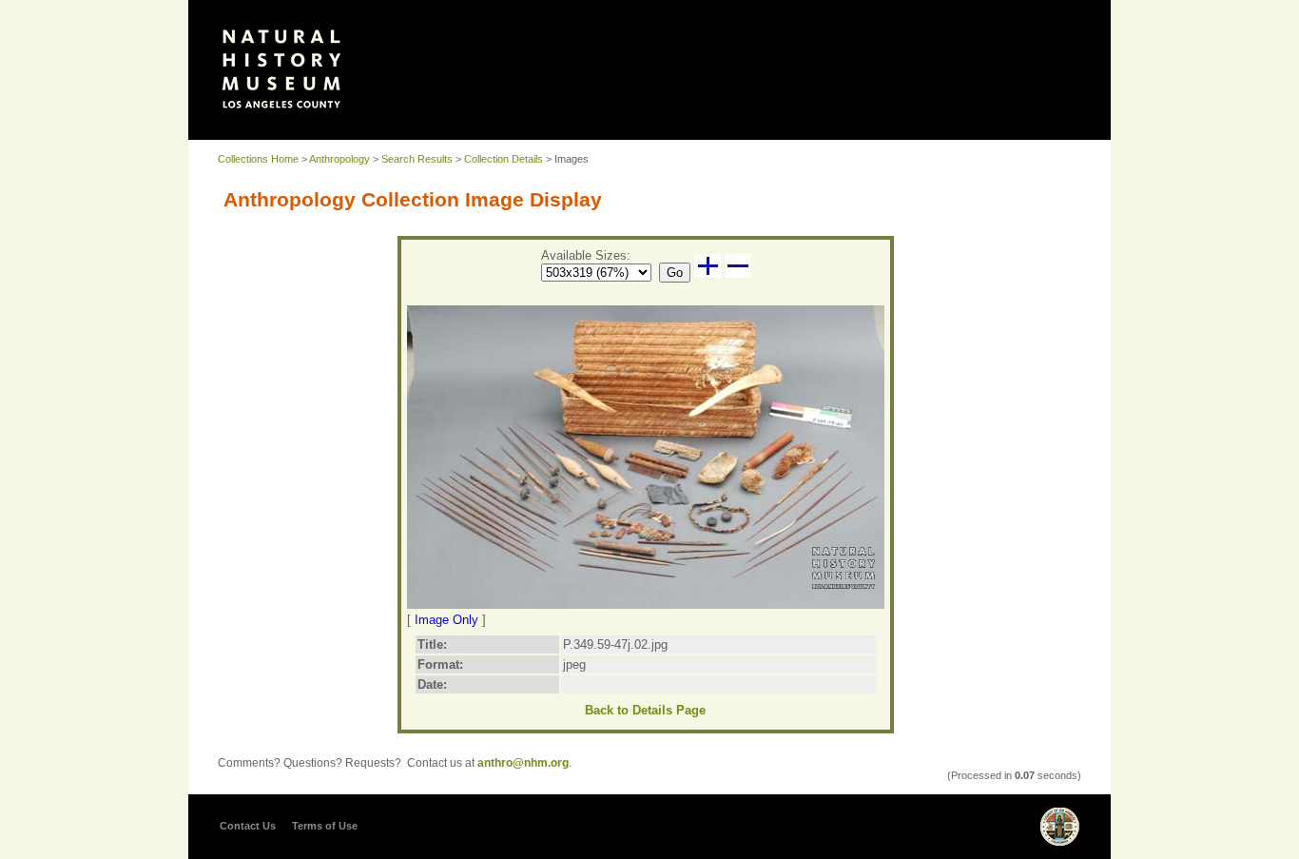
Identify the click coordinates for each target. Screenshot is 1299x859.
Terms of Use (325, 825)
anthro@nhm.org (523, 763)
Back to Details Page (645, 710)
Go (675, 272)
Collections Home (258, 159)
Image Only (446, 620)
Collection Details (503, 159)
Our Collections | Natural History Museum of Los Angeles (281, 68)
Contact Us (248, 825)
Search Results (417, 159)
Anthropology (339, 159)
